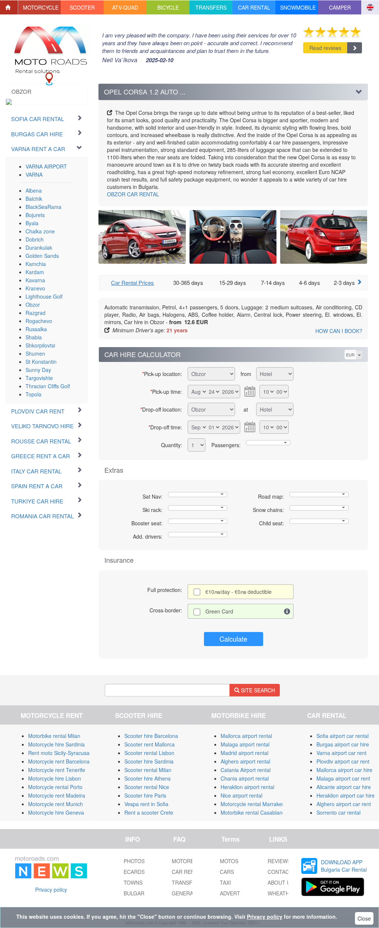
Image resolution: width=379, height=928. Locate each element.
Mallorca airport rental (246, 735)
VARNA (34, 174)
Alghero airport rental (245, 761)
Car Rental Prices (132, 282)
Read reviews (325, 47)
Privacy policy (51, 889)
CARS (227, 871)
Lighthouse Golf (44, 296)
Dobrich (35, 239)
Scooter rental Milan (147, 770)
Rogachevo (39, 321)
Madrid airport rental (244, 752)
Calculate (233, 638)
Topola (33, 394)
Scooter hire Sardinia (149, 761)
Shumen (35, 353)
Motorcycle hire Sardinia (56, 744)
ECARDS (134, 871)
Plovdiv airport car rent (342, 761)
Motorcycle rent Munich (55, 804)
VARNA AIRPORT (46, 166)
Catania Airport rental (246, 770)
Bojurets (35, 215)
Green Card (219, 611)
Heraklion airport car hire (345, 795)
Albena (34, 190)
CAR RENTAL (133, 194)
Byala (32, 223)
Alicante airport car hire (343, 787)
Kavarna (35, 280)
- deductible (238, 591)
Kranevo (35, 288)
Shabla (34, 337)
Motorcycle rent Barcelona (59, 761)
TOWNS (133, 882)
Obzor (33, 304)
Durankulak (39, 247)
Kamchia (36, 263)
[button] (39, 7)
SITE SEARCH (257, 690)
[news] (51, 865)
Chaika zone (40, 231)
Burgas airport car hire (342, 744)
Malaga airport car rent (343, 778)
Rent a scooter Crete (148, 812)
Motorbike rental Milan (54, 735)
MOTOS (229, 861)
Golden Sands (42, 255)
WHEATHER (282, 893)
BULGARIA (136, 893)
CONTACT (280, 871)
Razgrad (36, 312)
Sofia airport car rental (342, 735)
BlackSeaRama (43, 206)
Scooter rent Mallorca (149, 744)
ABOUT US (281, 882)
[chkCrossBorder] (287, 611)
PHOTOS (134, 861)
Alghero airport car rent (343, 804)
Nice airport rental (241, 795)
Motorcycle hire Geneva (56, 812)
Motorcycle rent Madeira (56, 795)
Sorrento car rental (338, 812)
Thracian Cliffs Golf (48, 386)
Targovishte (39, 378)
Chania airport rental (245, 778)
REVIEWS (279, 861)
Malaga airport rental (245, 744)
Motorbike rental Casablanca (254, 812)
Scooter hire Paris (145, 795)
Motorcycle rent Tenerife (56, 770)
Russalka (36, 329)
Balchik (34, 198)
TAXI (225, 882)
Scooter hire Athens (147, 778)
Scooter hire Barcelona (151, 735)
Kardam (35, 272)
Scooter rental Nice (146, 787)
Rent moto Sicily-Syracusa (59, 752)
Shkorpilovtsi (40, 345)
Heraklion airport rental (247, 787)
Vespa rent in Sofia (146, 804)
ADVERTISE (234, 893)
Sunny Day (38, 369)
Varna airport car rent (341, 752)
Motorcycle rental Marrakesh (254, 804)
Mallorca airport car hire (344, 770)
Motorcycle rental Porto (55, 787)
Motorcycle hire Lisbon (54, 778)
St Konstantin (41, 361)
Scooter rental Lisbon (149, 752)
